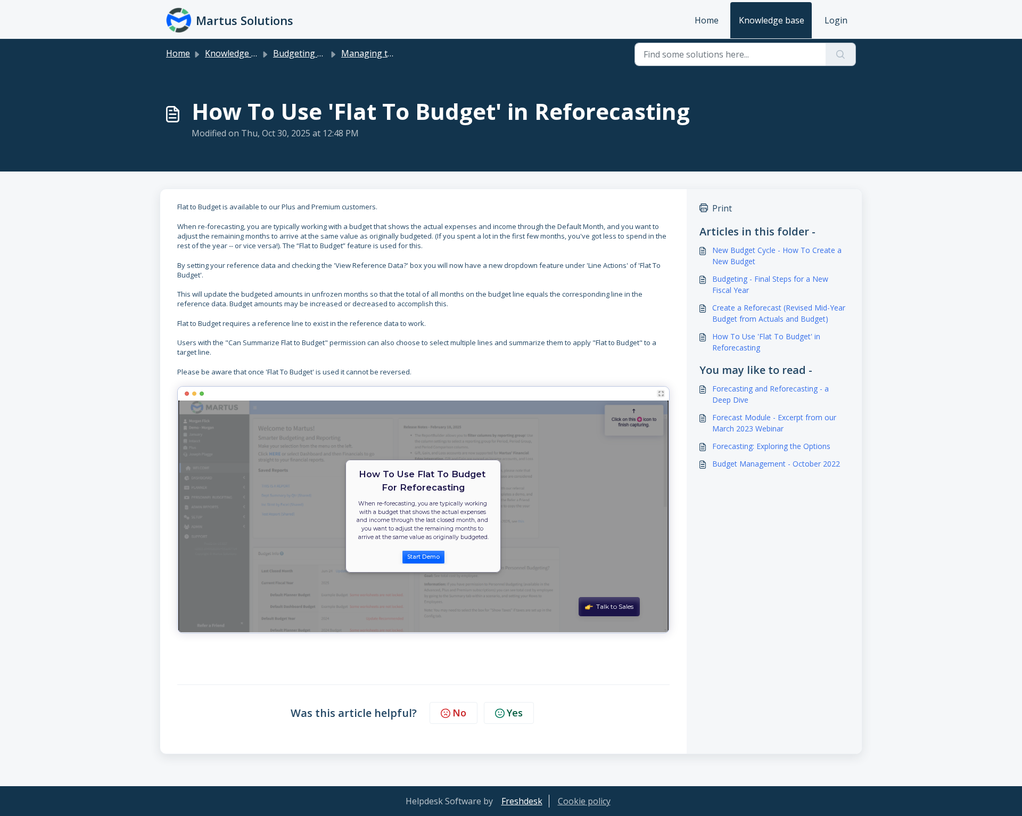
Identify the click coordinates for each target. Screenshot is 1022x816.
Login (836, 20)
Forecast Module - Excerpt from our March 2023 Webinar (774, 423)
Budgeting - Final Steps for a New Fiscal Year (770, 284)
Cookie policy (584, 801)
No (459, 712)
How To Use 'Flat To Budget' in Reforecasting (766, 342)
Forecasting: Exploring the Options (771, 446)
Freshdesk (521, 801)
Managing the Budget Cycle (396, 53)
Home (707, 20)
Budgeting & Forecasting (322, 53)
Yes (515, 712)
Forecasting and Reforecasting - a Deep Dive (770, 394)
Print (722, 208)
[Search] (841, 54)
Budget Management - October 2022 (776, 464)
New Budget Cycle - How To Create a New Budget (777, 255)
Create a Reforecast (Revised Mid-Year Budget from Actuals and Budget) (778, 313)
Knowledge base (771, 20)
